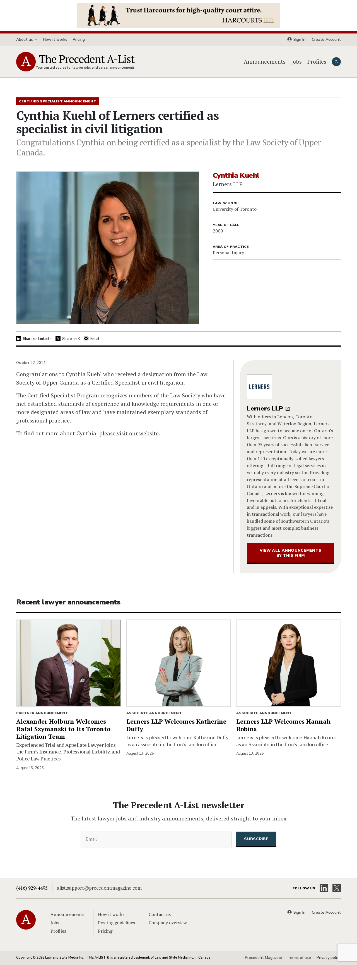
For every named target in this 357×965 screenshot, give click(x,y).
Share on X (71, 338)
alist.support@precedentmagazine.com (99, 888)
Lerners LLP (265, 408)
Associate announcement (154, 713)
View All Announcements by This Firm (290, 553)
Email (94, 338)
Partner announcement (42, 713)
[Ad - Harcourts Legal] (178, 15)
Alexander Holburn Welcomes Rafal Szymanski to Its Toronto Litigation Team (63, 728)
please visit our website (129, 433)
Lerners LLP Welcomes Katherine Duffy (176, 725)
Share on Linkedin (37, 338)
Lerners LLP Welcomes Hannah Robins (283, 725)
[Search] (336, 61)
